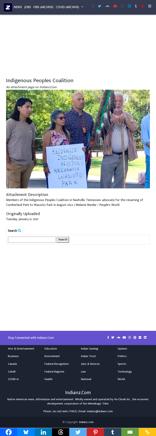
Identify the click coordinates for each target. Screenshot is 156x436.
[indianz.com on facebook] (108, 337)
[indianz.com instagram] (122, 6)
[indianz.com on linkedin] (145, 337)
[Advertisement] (78, 46)
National (86, 379)
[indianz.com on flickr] (150, 6)
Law (83, 371)
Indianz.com (86, 422)
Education (50, 348)
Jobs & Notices (90, 364)
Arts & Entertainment (21, 348)
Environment (52, 356)
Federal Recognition (56, 364)
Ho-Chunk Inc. (122, 399)
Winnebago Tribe (98, 403)
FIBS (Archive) (43, 7)
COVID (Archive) (67, 7)
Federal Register (54, 371)
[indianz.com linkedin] (129, 6)
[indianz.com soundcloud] (107, 6)
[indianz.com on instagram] (130, 337)
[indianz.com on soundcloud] (119, 337)
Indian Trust (88, 356)
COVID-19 (13, 379)
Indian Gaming (89, 348)
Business (13, 356)
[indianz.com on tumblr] (136, 6)
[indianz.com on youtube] (115, 6)
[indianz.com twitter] (99, 6)
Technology (125, 371)
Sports (122, 364)
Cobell (11, 371)
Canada (12, 364)
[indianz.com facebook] (93, 6)
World (121, 379)
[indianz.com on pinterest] (135, 337)
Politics (122, 356)
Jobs (27, 7)
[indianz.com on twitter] (113, 337)
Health (48, 379)
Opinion (122, 348)
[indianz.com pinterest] (142, 6)
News (18, 7)
